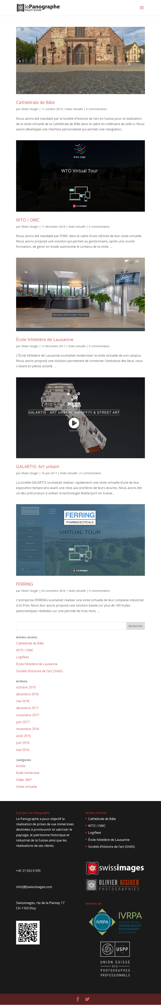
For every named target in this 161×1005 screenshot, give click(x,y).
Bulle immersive (27, 773)
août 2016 (23, 736)
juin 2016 (22, 742)
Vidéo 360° (24, 780)
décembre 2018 (27, 694)
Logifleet (22, 657)
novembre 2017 (27, 715)
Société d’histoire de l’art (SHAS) (39, 671)
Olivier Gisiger (29, 109)
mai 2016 (22, 750)
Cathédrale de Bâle (35, 102)
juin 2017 (22, 722)
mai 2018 (22, 701)
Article (20, 766)
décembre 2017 (27, 708)
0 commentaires (96, 109)
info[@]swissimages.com (34, 887)
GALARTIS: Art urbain (37, 466)
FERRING (24, 584)
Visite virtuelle (74, 109)
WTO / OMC (28, 220)
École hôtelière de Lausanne (44, 339)
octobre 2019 (26, 687)
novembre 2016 (27, 729)
